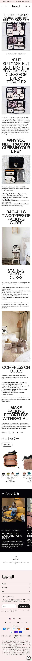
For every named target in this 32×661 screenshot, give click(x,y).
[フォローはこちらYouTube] (18, 622)
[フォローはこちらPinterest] (14, 622)
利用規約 (16, 636)
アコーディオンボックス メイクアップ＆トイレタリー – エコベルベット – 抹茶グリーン (10, 477)
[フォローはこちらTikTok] (22, 622)
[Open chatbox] (29, 658)
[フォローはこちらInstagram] (10, 622)
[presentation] (18, 472)
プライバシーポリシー (8, 636)
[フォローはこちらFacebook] (5, 622)
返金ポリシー (23, 636)
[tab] (10, 438)
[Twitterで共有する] (14, 433)
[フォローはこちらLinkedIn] (26, 622)
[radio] (3, 473)
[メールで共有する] (22, 433)
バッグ (25, 642)
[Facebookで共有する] (9, 433)
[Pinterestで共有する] (18, 433)
